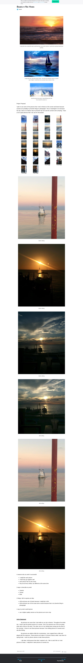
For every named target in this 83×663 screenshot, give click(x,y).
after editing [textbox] (41, 435)
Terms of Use (41, 2)
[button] (54, 651)
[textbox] (41, 329)
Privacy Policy (35, 2)
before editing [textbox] (41, 240)
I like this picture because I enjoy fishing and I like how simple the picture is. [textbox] (41, 99)
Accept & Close (55, 1)
